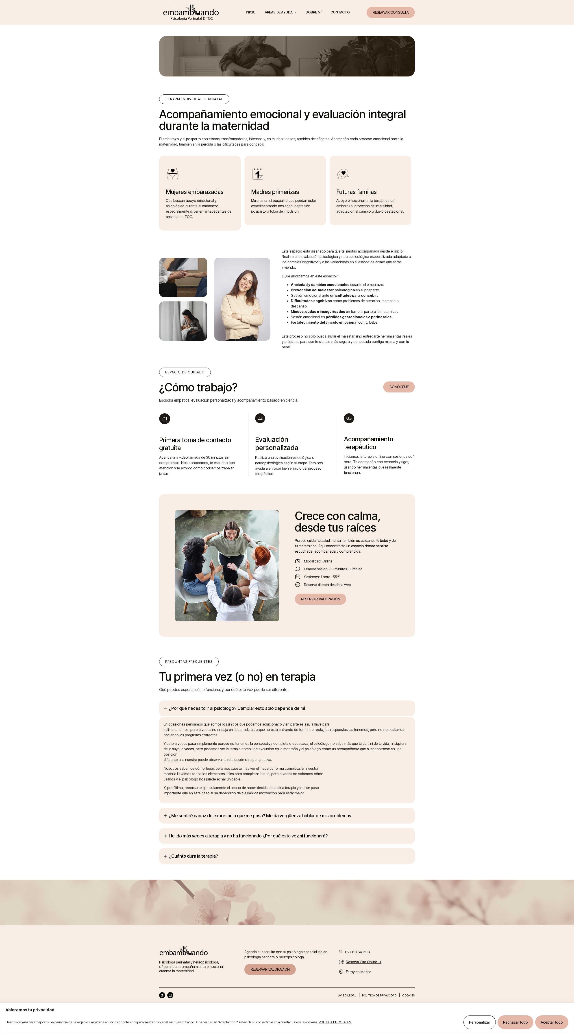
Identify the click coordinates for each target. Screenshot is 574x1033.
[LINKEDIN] (162, 995)
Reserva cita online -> (363, 962)
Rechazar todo (515, 1022)
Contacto (340, 12)
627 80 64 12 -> (357, 952)
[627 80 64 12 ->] (341, 951)
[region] (287, 1018)
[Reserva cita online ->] (341, 962)
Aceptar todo (552, 1022)
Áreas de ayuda (279, 12)
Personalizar (479, 1022)
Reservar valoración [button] (320, 599)
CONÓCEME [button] (399, 387)
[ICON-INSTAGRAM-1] (170, 995)
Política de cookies (335, 1022)
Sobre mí (313, 12)
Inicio (251, 12)
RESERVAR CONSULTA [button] (391, 12)
